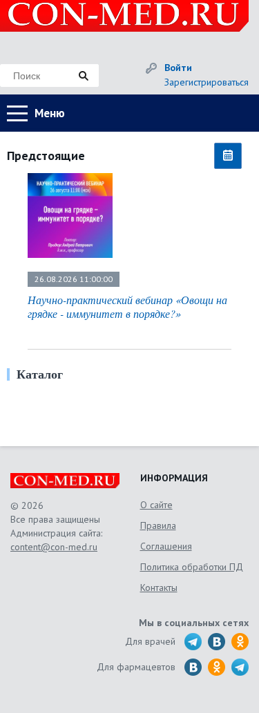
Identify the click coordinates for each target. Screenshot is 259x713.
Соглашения (166, 546)
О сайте (156, 505)
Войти (178, 67)
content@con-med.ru (53, 547)
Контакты (159, 587)
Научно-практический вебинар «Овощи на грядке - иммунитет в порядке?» (127, 306)
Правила (158, 525)
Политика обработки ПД (191, 567)
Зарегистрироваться (206, 82)
